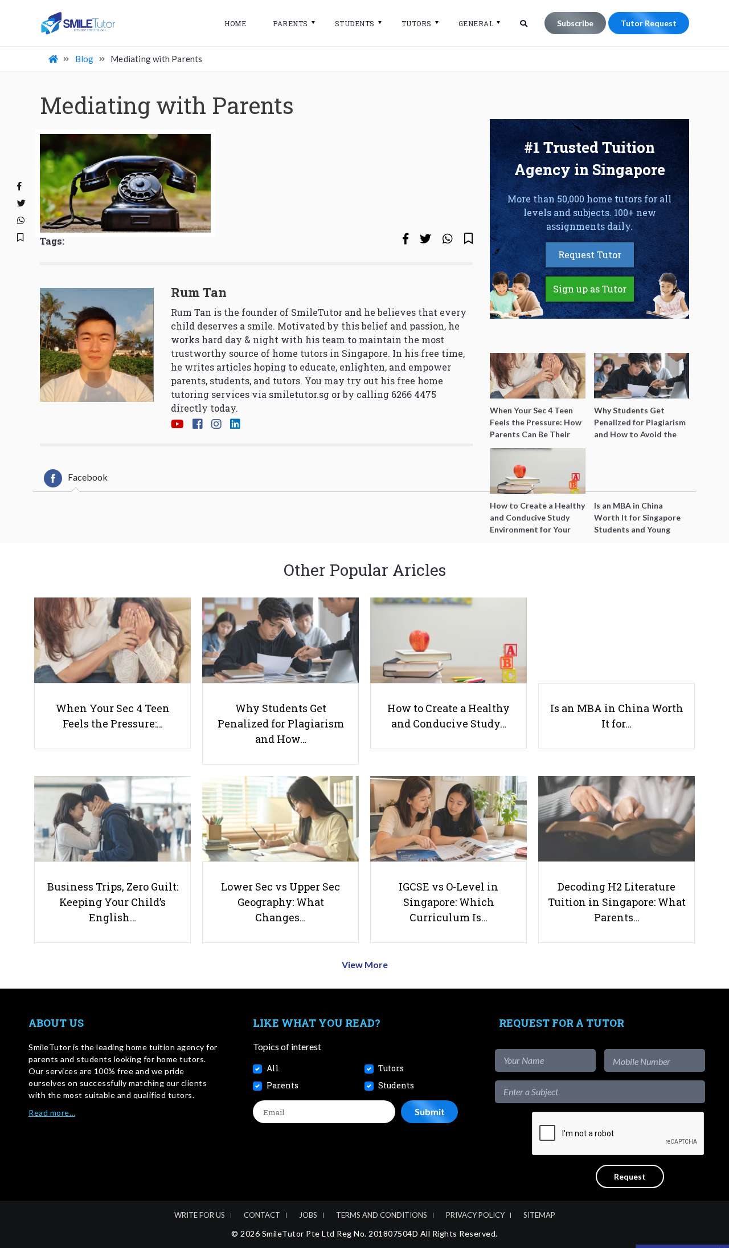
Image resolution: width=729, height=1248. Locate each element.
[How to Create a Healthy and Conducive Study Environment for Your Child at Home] (537, 471)
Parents (290, 23)
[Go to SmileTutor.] (54, 59)
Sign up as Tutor (589, 289)
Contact (262, 1214)
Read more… (51, 1112)
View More (365, 964)
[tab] (76, 478)
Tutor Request (649, 23)
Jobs (308, 1214)
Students (355, 23)
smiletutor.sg (299, 394)
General (476, 23)
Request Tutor (589, 255)
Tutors (417, 23)
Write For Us (199, 1214)
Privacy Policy (475, 1214)
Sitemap (539, 1214)
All (273, 1068)
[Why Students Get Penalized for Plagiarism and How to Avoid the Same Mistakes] (642, 376)
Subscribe (575, 23)
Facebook (88, 476)
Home (235, 23)
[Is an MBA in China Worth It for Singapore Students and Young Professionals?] (642, 471)
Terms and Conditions (381, 1214)
